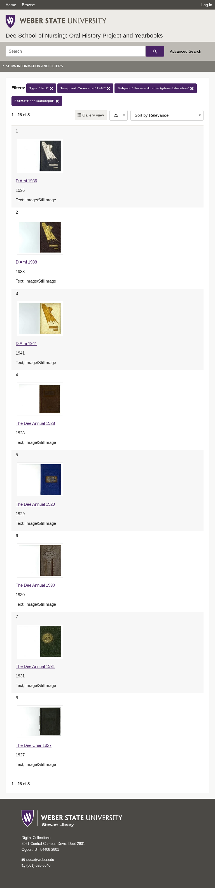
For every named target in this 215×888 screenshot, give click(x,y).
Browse (28, 5)
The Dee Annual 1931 (35, 666)
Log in (206, 5)
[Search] (155, 51)
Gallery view (92, 115)
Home (11, 5)
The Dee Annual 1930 (35, 585)
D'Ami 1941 (26, 343)
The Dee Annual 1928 (35, 423)
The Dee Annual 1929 (35, 504)
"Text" (39, 88)
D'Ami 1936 (26, 180)
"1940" (83, 88)
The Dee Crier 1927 (34, 745)
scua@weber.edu (39, 859)
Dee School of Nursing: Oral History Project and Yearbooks (84, 35)
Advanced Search (185, 51)
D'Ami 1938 (26, 262)
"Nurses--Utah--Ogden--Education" (154, 88)
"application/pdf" (35, 100)
